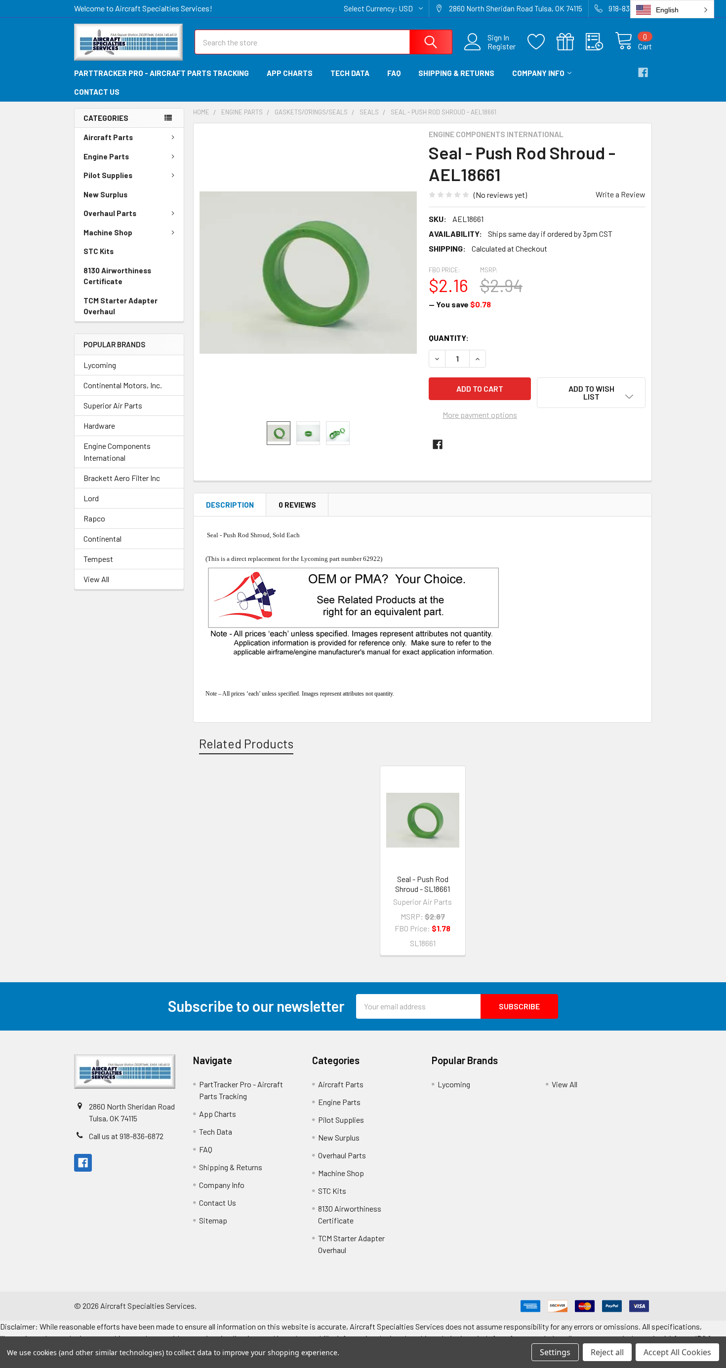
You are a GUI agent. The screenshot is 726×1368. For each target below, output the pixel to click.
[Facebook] (643, 72)
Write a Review (620, 194)
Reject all (607, 1352)
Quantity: (449, 337)
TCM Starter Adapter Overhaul (120, 306)
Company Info (538, 73)
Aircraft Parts (108, 137)
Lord (91, 498)
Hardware (99, 425)
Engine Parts (106, 156)
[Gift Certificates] (571, 42)
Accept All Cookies (677, 1352)
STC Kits (98, 251)
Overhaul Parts (109, 213)
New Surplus (105, 194)
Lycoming (99, 365)
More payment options (480, 414)
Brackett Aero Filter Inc (121, 477)
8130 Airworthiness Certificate (117, 276)
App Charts (290, 73)
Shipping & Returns (456, 73)
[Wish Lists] (542, 42)
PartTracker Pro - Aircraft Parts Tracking (161, 73)
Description (230, 504)
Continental (102, 538)
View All (96, 579)
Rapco (94, 518)
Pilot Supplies (107, 175)
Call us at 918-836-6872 (126, 1136)
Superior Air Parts (112, 405)
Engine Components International (117, 451)
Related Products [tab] (246, 743)
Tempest (98, 558)
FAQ (394, 73)
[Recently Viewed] (600, 42)
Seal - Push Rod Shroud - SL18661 (422, 883)
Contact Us (97, 91)
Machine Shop (107, 232)
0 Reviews (297, 504)
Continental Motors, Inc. (122, 385)
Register (501, 46)
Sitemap (213, 1220)
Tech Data (349, 73)
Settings (555, 1352)
